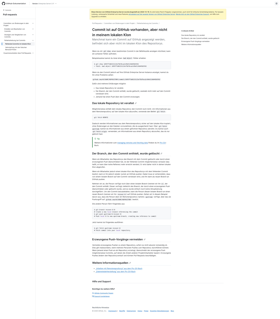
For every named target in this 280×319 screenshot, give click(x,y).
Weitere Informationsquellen (110, 262)
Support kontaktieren (102, 296)
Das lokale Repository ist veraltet (113, 103)
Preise (146, 311)
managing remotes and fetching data (132, 143)
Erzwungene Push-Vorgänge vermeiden (117, 239)
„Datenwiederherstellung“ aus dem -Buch (115, 271)
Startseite (8, 10)
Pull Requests (97, 23)
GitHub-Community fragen (103, 293)
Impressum (112, 311)
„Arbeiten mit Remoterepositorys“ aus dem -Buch (119, 268)
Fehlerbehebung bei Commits (147, 23)
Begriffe (122, 311)
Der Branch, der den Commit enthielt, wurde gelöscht (126, 153)
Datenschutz (131, 311)
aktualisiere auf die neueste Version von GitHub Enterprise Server (152, 14)
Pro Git (163, 143)
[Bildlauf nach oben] (275, 314)
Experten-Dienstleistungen (159, 311)
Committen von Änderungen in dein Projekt (119, 23)
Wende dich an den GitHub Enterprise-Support (192, 14)
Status (140, 311)
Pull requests (10, 14)
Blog (172, 311)
